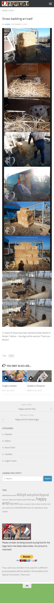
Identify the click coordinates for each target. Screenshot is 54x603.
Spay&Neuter (38, 508)
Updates (8, 454)
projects (8, 508)
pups (12, 508)
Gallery (8, 441)
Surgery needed (9, 386)
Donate (23, 500)
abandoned (6, 495)
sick (33, 508)
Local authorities (29, 504)
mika (41, 504)
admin (7, 24)
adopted (33, 495)
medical (37, 504)
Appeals (8, 434)
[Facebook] (27, 595)
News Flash (8, 10)
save (24, 507)
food (28, 499)
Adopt (21, 494)
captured (5, 500)
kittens (21, 504)
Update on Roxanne (36, 386)
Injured (13, 503)
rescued (18, 507)
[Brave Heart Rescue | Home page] (20, 3)
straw (11, 356)
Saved (29, 508)
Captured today (15, 500)
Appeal (44, 495)
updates (5, 512)
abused (13, 495)
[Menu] (50, 3)
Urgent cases (11, 461)
